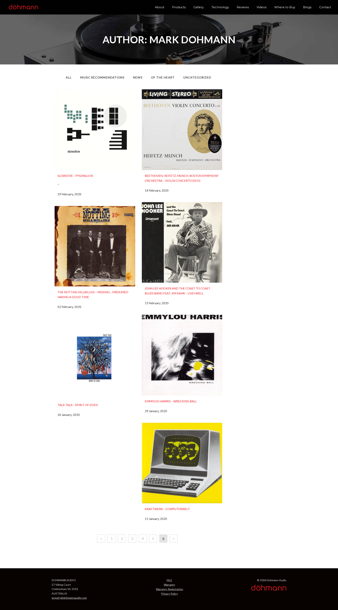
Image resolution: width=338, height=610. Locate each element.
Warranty (169, 584)
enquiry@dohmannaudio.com (69, 597)
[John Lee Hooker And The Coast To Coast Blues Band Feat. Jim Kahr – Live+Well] (182, 242)
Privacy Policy (169, 593)
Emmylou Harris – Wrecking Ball (171, 401)
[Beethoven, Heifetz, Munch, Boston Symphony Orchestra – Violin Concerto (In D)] (182, 129)
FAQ (169, 580)
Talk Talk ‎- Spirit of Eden (78, 405)
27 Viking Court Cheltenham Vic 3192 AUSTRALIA (65, 589)
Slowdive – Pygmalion (75, 175)
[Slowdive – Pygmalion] (95, 129)
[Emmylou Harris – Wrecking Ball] (182, 355)
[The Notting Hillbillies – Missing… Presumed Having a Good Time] (95, 246)
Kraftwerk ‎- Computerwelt (167, 509)
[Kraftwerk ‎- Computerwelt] (182, 463)
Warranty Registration (169, 589)
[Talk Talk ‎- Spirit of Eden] (95, 359)
